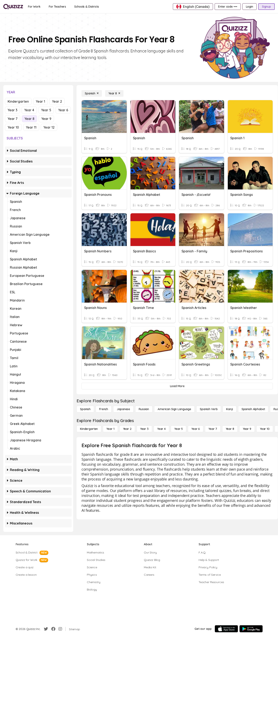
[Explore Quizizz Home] (13, 6)
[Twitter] (46, 629)
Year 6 (63, 110)
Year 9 (46, 119)
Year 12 (49, 127)
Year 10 (13, 127)
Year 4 (29, 110)
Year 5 (46, 110)
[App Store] (226, 628)
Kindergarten (18, 101)
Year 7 (12, 119)
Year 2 (57, 101)
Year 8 (29, 119)
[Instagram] (60, 629)
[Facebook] (53, 629)
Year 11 (31, 127)
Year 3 (12, 110)
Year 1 (40, 101)
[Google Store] (251, 628)
